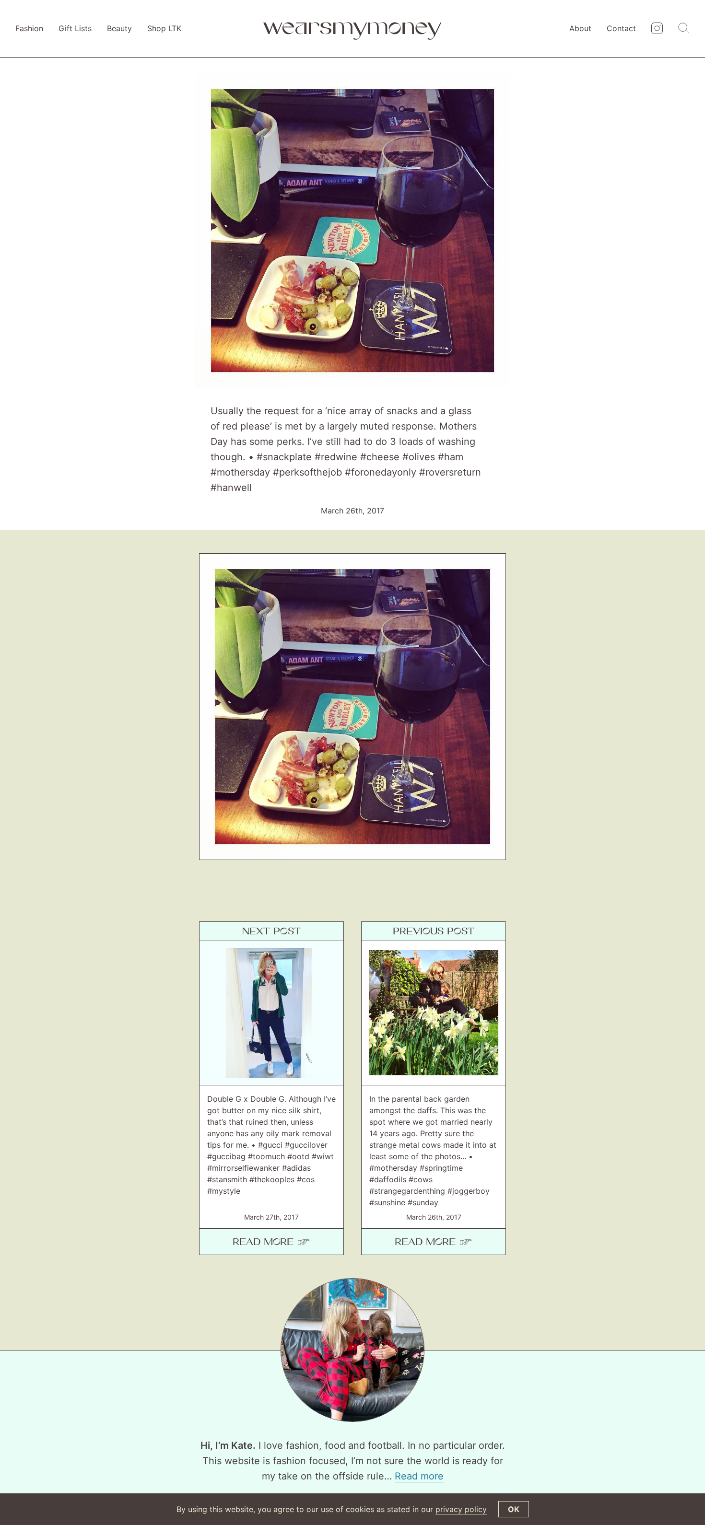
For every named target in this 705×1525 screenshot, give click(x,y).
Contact (621, 28)
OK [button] (513, 1509)
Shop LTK (164, 28)
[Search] (684, 29)
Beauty (119, 28)
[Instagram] (657, 29)
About (580, 28)
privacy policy (461, 1509)
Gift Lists (75, 28)
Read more (419, 1476)
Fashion (29, 28)
